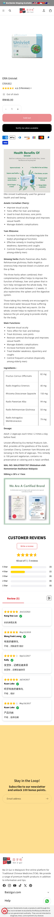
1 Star (5, 585)
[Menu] (3, 10)
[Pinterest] (30, 885)
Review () (13, 598)
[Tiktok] (20, 885)
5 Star (5, 567)
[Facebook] (4, 885)
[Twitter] (25, 885)
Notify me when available (27, 128)
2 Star (5, 581)
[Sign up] (47, 799)
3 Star (5, 576)
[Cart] (50, 10)
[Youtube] (14, 885)
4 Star (5, 571)
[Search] (10, 10)
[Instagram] (9, 885)
